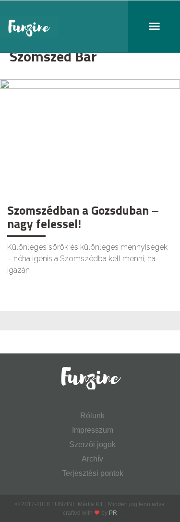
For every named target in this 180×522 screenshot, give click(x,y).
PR (113, 513)
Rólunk (92, 416)
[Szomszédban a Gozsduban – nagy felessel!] (90, 138)
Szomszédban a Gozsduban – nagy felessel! (83, 217)
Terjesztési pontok (92, 473)
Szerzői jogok (92, 444)
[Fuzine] (90, 26)
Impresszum (92, 430)
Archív (92, 459)
